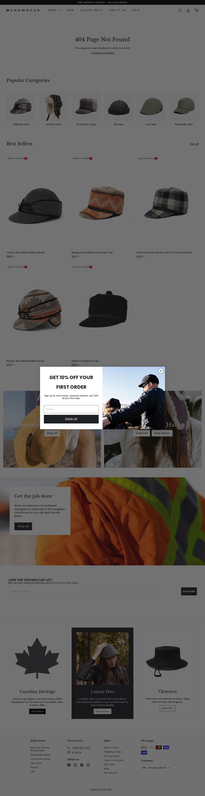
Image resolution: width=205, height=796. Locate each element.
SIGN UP (71, 419)
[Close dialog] (161, 371)
